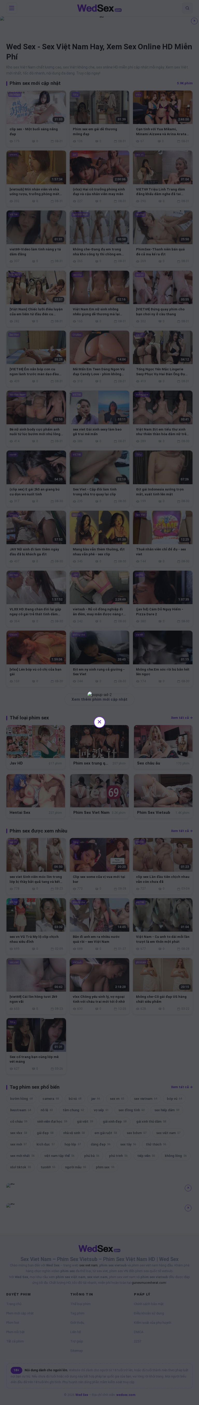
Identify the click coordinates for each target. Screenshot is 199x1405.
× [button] (99, 721)
